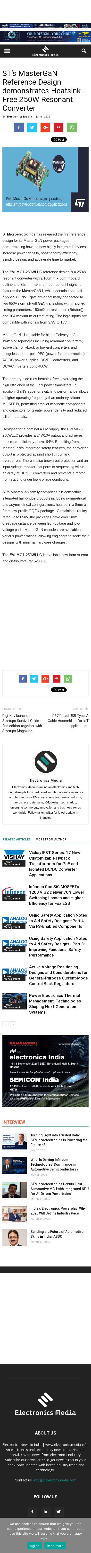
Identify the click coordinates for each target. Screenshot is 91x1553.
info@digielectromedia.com (54, 1480)
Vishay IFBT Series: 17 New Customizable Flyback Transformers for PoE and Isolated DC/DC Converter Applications (54, 863)
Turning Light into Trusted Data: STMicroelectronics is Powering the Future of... (59, 1140)
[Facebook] (32, 1512)
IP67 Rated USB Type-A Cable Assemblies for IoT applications (68, 721)
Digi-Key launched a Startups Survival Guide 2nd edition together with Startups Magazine (22, 723)
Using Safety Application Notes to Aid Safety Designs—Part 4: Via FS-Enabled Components (58, 921)
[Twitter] (59, 1512)
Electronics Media (19, 116)
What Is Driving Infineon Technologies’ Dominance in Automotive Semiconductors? (54, 1164)
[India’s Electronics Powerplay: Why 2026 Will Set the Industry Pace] (14, 1214)
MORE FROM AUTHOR (51, 839)
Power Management (12, 863)
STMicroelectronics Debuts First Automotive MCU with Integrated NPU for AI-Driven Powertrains (60, 1189)
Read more (55, 1546)
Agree (34, 1546)
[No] (85, 1535)
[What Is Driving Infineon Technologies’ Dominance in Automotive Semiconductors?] (14, 1165)
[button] (84, 51)
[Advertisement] (45, 616)
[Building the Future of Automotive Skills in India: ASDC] (14, 1237)
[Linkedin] (45, 1512)
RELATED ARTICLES (16, 839)
